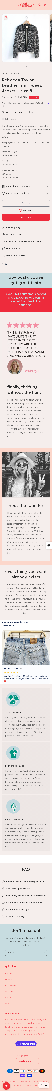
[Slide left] (20, 67)
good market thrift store (16, 1081)
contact (8, 997)
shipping (9, 979)
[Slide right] (32, 67)
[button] (5, 5)
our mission (10, 973)
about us (9, 991)
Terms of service (19, 1085)
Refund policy (45, 1081)
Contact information (34, 1085)
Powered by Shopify (31, 1081)
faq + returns (10, 985)
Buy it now (26, 217)
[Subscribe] (44, 953)
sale (7, 1003)
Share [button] (7, 264)
